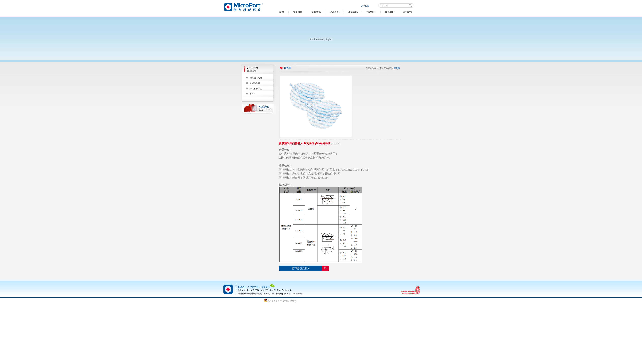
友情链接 (408, 12)
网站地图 (254, 287)
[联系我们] (258, 113)
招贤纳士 (371, 12)
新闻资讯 (316, 12)
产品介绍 (334, 12)
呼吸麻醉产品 (256, 88)
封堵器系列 (255, 83)
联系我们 (389, 12)
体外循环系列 (256, 78)
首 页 (281, 12)
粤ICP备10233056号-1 (293, 293)
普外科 (253, 94)
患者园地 (353, 12)
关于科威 (297, 12)
